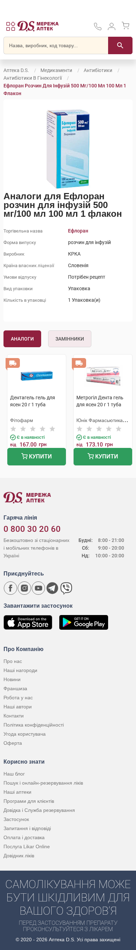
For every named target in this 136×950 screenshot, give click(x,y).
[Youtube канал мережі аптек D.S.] (38, 588)
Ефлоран (78, 231)
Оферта (12, 743)
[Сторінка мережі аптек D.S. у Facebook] (10, 588)
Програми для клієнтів (28, 801)
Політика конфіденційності (33, 725)
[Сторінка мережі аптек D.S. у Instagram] (24, 588)
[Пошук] (120, 45)
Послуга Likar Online (26, 846)
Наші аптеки (17, 792)
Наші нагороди (20, 670)
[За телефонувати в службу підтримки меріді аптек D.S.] (97, 29)
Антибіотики (98, 70)
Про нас (12, 661)
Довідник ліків (18, 855)
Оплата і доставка (24, 837)
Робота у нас (18, 697)
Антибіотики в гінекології (32, 78)
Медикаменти (56, 70)
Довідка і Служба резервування (39, 810)
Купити (40, 456)
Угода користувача (24, 734)
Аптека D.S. (16, 70)
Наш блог (14, 774)
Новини (12, 679)
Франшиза (15, 688)
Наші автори (17, 706)
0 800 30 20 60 (32, 529)
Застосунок (16, 819)
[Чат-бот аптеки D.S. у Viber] (66, 588)
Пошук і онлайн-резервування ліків (43, 783)
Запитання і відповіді (27, 828)
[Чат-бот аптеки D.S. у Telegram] (52, 588)
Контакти (13, 716)
